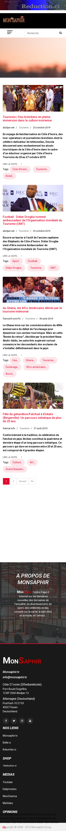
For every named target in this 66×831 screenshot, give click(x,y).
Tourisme (24, 127)
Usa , (15, 360)
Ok (4, 827)
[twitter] (14, 721)
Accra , (10, 373)
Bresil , (9, 175)
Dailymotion (9, 789)
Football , (33, 261)
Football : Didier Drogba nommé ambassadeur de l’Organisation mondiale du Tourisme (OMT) (32, 220)
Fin (32, 481)
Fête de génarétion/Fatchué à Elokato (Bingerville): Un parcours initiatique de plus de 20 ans (32, 417)
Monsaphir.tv (10, 735)
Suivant (22, 481)
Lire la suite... (11, 164)
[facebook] (6, 721)
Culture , (17, 462)
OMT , (53, 267)
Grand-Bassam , (15, 469)
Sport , (16, 261)
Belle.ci (7, 742)
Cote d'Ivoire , (20, 169)
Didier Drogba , (14, 267)
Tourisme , (42, 169)
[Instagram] (22, 721)
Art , (32, 462)
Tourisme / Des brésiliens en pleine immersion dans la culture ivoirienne (27, 118)
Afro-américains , (36, 367)
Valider (61, 32)
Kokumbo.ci (9, 749)
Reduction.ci (9, 765)
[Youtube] (30, 721)
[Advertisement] (33, 528)
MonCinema (10, 796)
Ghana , (30, 360)
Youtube (8, 782)
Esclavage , (12, 367)
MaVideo (8, 803)
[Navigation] (10, 33)
